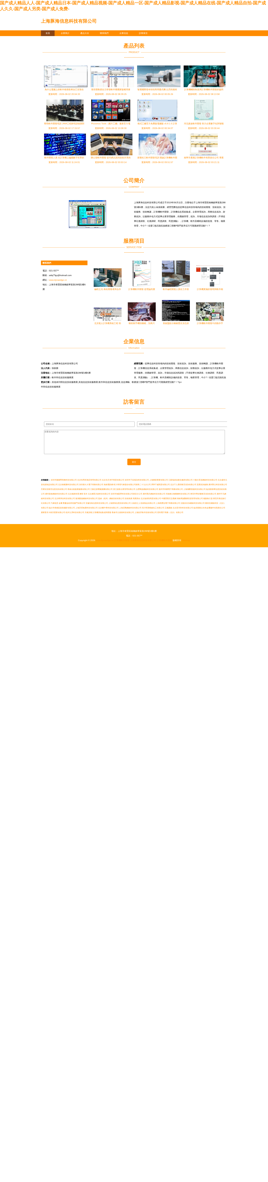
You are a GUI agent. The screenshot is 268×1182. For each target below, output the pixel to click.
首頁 (48, 33)
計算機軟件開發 (122, 540)
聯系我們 (104, 33)
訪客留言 (143, 33)
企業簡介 (65, 33)
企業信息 (123, 33)
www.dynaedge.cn (58, 280)
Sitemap (186, 540)
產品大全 (84, 33)
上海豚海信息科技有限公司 (69, 21)
